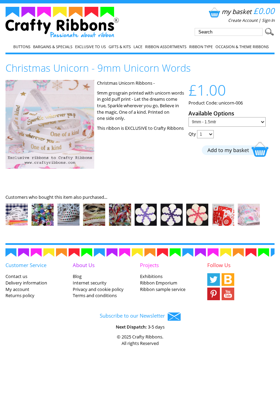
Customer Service (25, 265)
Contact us (16, 276)
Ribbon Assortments (165, 46)
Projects (149, 265)
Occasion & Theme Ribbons (242, 46)
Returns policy (19, 295)
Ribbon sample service (162, 289)
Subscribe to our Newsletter (134, 315)
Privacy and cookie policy (98, 289)
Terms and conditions (95, 295)
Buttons (21, 46)
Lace (138, 46)
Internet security (90, 283)
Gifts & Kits (120, 46)
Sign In (268, 20)
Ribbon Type (201, 46)
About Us (84, 265)
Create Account (242, 20)
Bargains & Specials (52, 46)
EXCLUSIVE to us (90, 46)
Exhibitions (151, 276)
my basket (248, 11)
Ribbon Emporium (158, 283)
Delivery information (26, 283)
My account (17, 289)
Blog (77, 276)
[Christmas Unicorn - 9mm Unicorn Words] (49, 167)
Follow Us (218, 265)
